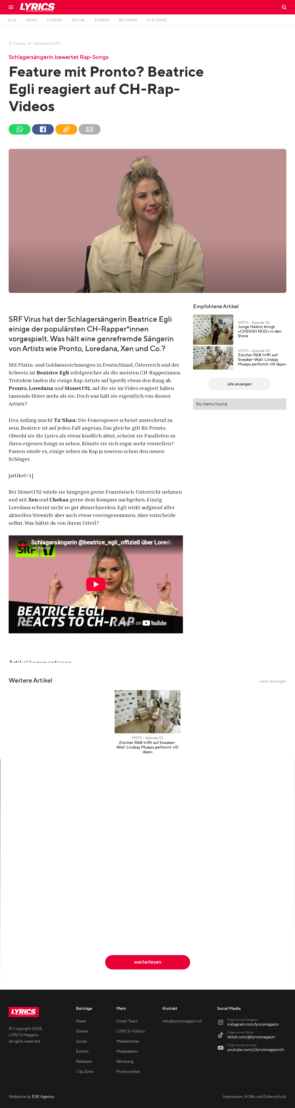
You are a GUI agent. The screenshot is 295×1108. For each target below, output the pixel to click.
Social (81, 1041)
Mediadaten (127, 1051)
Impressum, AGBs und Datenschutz (254, 1096)
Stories (82, 1031)
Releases (84, 1061)
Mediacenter (127, 1041)
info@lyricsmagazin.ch (182, 1021)
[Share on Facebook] (43, 129)
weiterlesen (147, 962)
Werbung (124, 1061)
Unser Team (127, 1021)
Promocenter (128, 1071)
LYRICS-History (130, 1031)
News (81, 1021)
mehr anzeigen (272, 681)
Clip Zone (84, 1071)
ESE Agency (43, 1096)
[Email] (90, 129)
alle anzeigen (240, 384)
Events (82, 1051)
